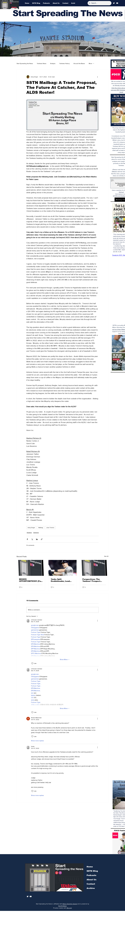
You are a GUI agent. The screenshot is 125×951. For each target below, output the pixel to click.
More (90, 63)
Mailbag (40, 527)
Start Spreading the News (25, 63)
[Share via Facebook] (27, 539)
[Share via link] (42, 539)
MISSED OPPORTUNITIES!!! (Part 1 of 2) (30, 580)
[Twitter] (114, 3)
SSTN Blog (92, 871)
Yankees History (64, 63)
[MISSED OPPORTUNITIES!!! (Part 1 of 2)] (31, 568)
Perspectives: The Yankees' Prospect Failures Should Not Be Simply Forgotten (93, 580)
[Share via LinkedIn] (37, 539)
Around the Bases (79, 63)
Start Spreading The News (68, 13)
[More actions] (97, 77)
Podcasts (91, 875)
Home (90, 867)
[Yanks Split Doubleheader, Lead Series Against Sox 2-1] (62, 568)
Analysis (52, 63)
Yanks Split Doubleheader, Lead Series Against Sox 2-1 (61, 580)
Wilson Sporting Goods (69, 904)
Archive (91, 888)
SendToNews (62, 906)
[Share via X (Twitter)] (32, 539)
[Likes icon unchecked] (32, 663)
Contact (91, 884)
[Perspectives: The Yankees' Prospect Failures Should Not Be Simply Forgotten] (94, 568)
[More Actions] (97, 621)
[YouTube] (117, 3)
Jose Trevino (50, 527)
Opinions (36, 532)
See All (106, 556)
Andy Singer (31, 527)
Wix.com (69, 908)
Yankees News (41, 63)
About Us (91, 880)
